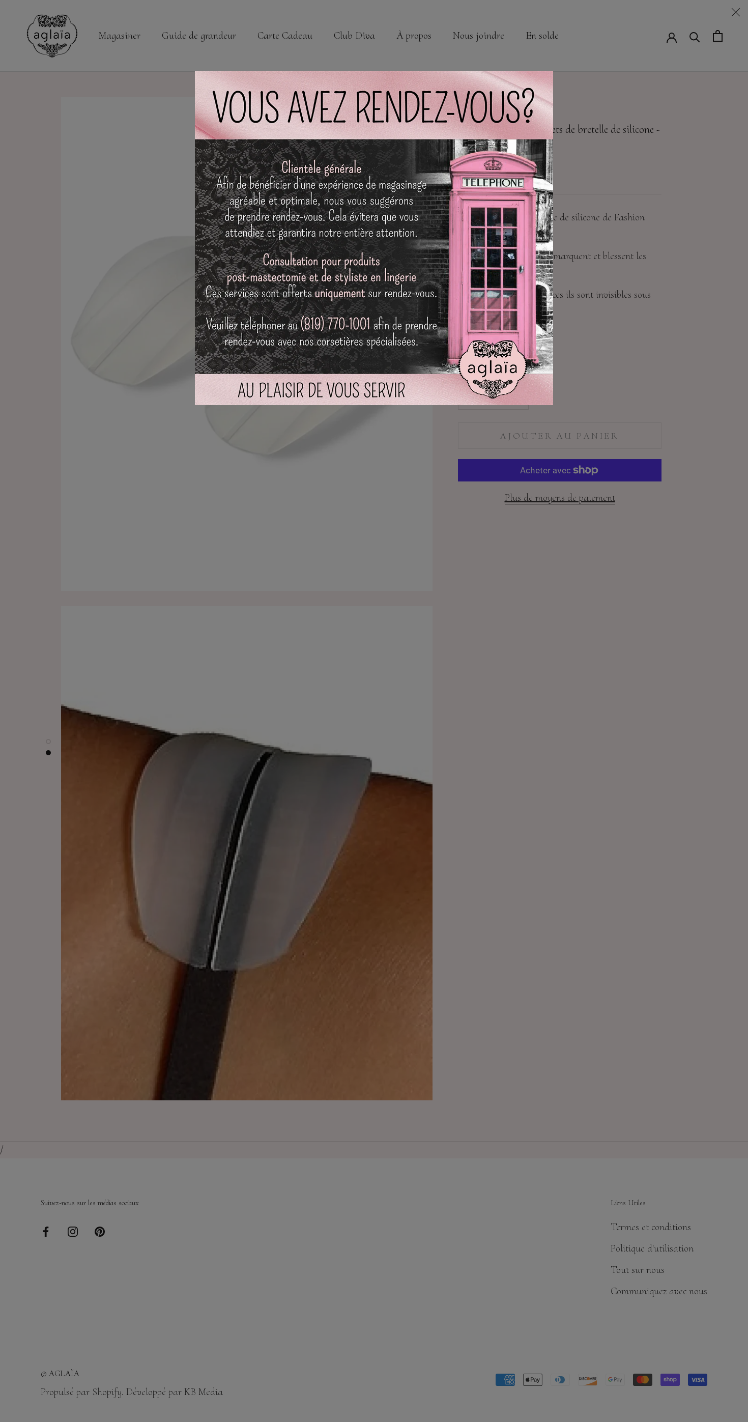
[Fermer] (735, 12)
